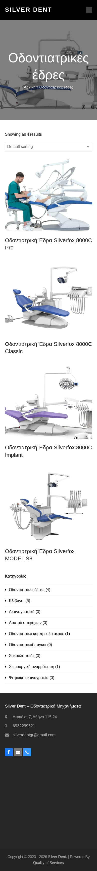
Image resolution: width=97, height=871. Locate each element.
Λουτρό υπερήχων (25, 623)
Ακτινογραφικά (22, 612)
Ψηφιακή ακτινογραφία (28, 678)
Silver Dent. (57, 857)
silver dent (28, 9)
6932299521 (24, 726)
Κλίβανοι (16, 601)
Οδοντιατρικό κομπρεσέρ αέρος (36, 634)
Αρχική (29, 87)
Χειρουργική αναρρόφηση (31, 667)
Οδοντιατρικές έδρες (27, 590)
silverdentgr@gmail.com (34, 735)
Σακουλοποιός (22, 656)
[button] (89, 10)
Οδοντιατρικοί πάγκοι (27, 645)
